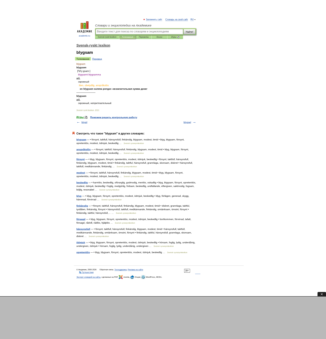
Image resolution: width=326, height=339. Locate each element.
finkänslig (82, 205)
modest (80, 172)
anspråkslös (83, 149)
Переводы (144, 37)
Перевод (97, 59)
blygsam (81, 139)
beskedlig (82, 182)
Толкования (127, 37)
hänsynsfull (83, 229)
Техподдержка (120, 270)
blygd (84, 122)
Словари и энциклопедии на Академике (123, 25)
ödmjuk (80, 242)
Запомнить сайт (154, 19)
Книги (159, 37)
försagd (80, 219)
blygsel (187, 122)
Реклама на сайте (135, 270)
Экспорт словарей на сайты (88, 277)
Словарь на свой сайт (176, 19)
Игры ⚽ (175, 37)
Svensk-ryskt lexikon (107, 37)
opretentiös (83, 252)
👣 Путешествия (86, 272)
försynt (80, 159)
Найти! (189, 31)
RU (192, 19)
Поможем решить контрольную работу (113, 117)
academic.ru (84, 36)
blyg (79, 196)
